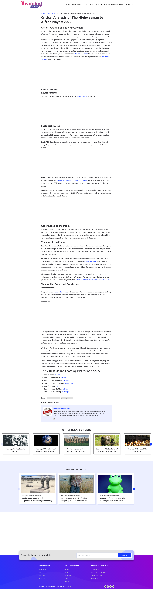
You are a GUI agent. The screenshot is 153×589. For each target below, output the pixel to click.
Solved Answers (77, 4)
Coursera (57, 375)
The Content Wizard (97, 575)
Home (68, 4)
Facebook (51, 398)
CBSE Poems (51, 13)
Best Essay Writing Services (99, 572)
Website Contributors (61, 409)
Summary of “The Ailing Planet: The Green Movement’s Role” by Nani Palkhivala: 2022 (46, 450)
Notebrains (68, 586)
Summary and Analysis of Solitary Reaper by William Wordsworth (75, 499)
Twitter (58, 398)
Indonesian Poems (117, 4)
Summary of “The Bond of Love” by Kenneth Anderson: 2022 (107, 450)
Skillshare (66, 380)
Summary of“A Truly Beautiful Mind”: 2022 (15, 450)
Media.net (68, 575)
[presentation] (2, 444)
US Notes (107, 4)
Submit (124, 555)
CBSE (85, 4)
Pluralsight (65, 392)
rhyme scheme (82, 96)
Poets (98, 4)
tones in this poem (60, 292)
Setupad (67, 569)
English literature (90, 261)
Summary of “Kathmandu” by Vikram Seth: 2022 (137, 450)
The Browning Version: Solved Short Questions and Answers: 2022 (77, 450)
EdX (57, 386)
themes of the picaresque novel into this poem (93, 280)
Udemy (63, 377)
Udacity (65, 389)
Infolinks (67, 581)
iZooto (67, 578)
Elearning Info (95, 578)
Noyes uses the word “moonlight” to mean (72, 180)
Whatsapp (64, 398)
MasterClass (69, 383)
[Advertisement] (76, 74)
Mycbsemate (95, 569)
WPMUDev (42, 578)
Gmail (71, 398)
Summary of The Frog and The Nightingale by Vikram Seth (112, 499)
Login (128, 4)
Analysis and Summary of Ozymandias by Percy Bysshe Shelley (37, 499)
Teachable (42, 575)
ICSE (91, 4)
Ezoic (66, 572)
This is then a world (81, 54)
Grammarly (42, 569)
